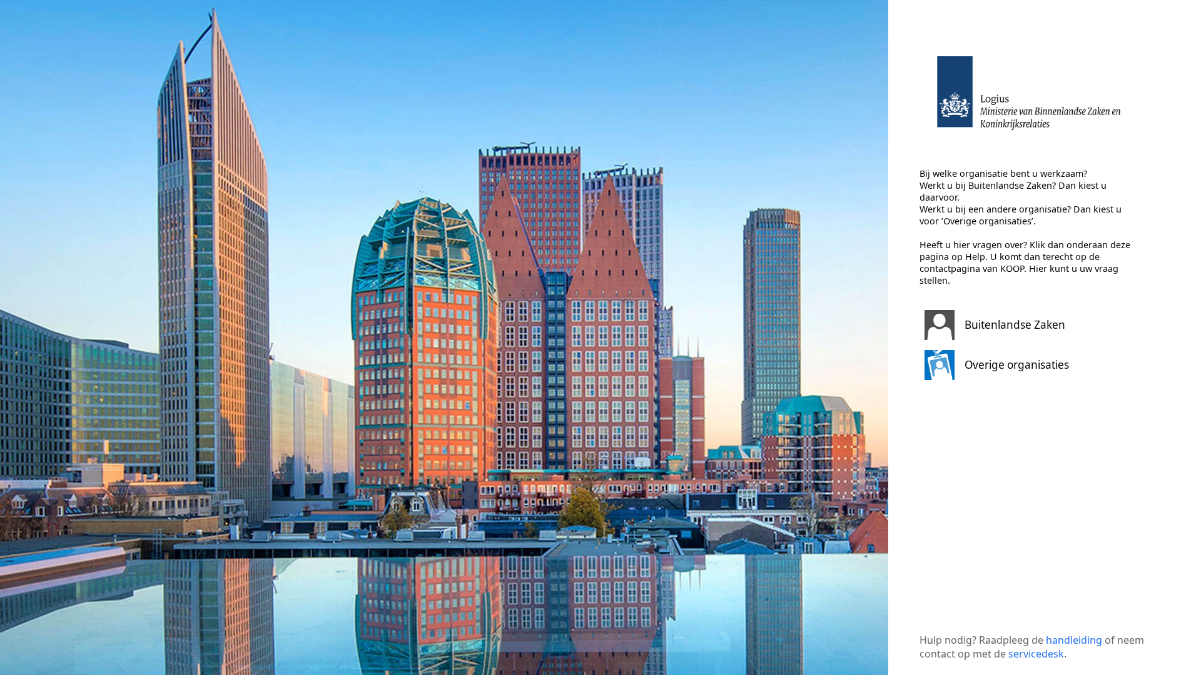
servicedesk (1036, 654)
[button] (1029, 325)
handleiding (1074, 640)
